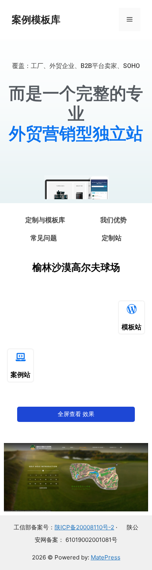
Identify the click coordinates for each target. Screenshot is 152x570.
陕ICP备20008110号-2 (84, 527)
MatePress (105, 557)
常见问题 (43, 238)
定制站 (112, 238)
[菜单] (129, 19)
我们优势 (113, 220)
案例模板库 (36, 19)
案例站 (20, 375)
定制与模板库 (45, 220)
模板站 (131, 327)
